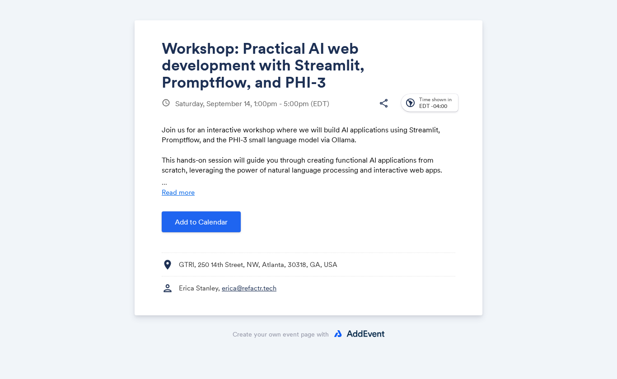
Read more (178, 192)
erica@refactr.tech (249, 288)
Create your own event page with (281, 334)
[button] (383, 103)
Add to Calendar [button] (201, 221)
